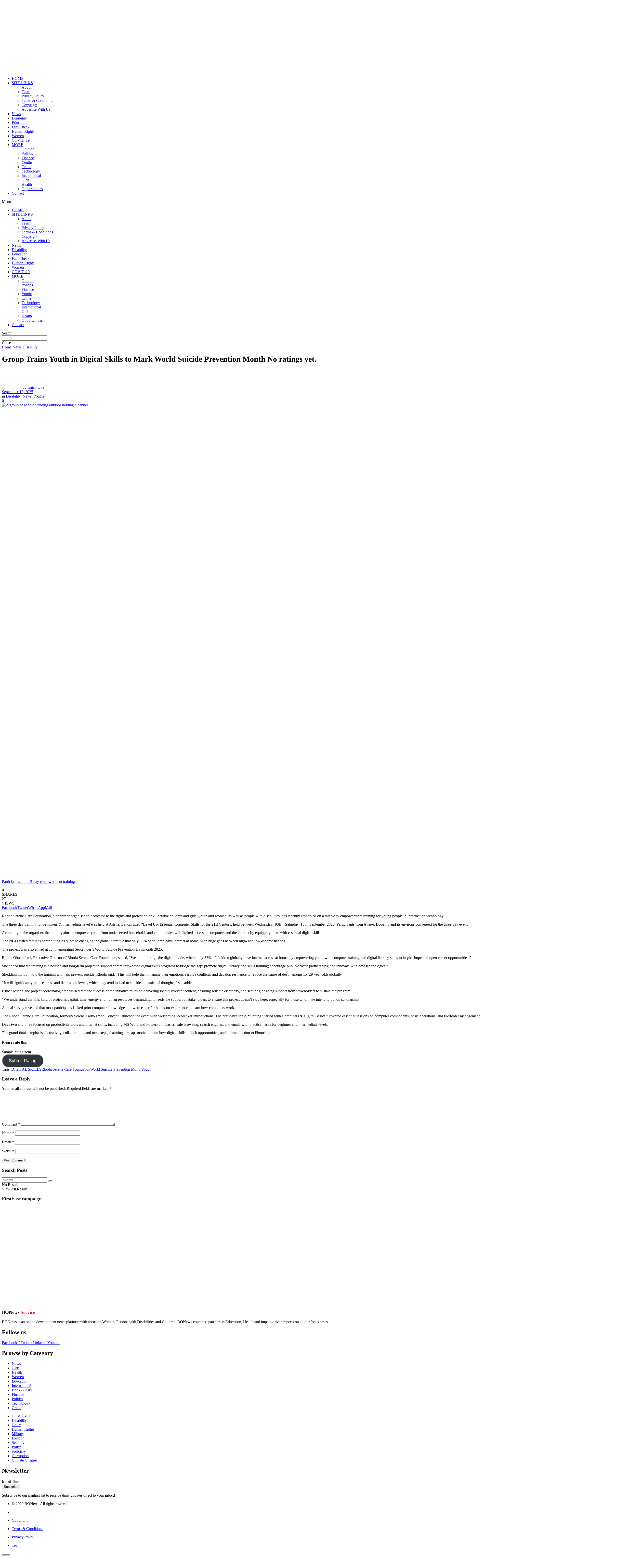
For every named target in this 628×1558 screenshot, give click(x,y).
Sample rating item (16, 1052)
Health (27, 184)
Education (19, 122)
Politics (27, 153)
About (26, 87)
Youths (27, 162)
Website (8, 1151)
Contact (18, 193)
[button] (314, 202)
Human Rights (23, 131)
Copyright (29, 105)
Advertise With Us (36, 109)
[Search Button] (50, 1181)
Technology (31, 171)
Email (8, 1142)
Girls (25, 180)
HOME (18, 78)
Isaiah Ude (35, 387)
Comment (11, 1124)
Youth (146, 1069)
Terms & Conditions (37, 100)
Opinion (28, 149)
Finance (28, 158)
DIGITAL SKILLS (26, 1069)
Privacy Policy (33, 96)
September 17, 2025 (17, 392)
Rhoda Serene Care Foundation (65, 1069)
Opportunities (32, 189)
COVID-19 (21, 140)
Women (18, 136)
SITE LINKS (22, 83)
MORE (17, 145)
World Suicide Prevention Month (115, 1069)
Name (8, 1133)
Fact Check (20, 127)
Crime (26, 167)
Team (26, 92)
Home (7, 347)
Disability (19, 118)
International (31, 175)
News (16, 114)
